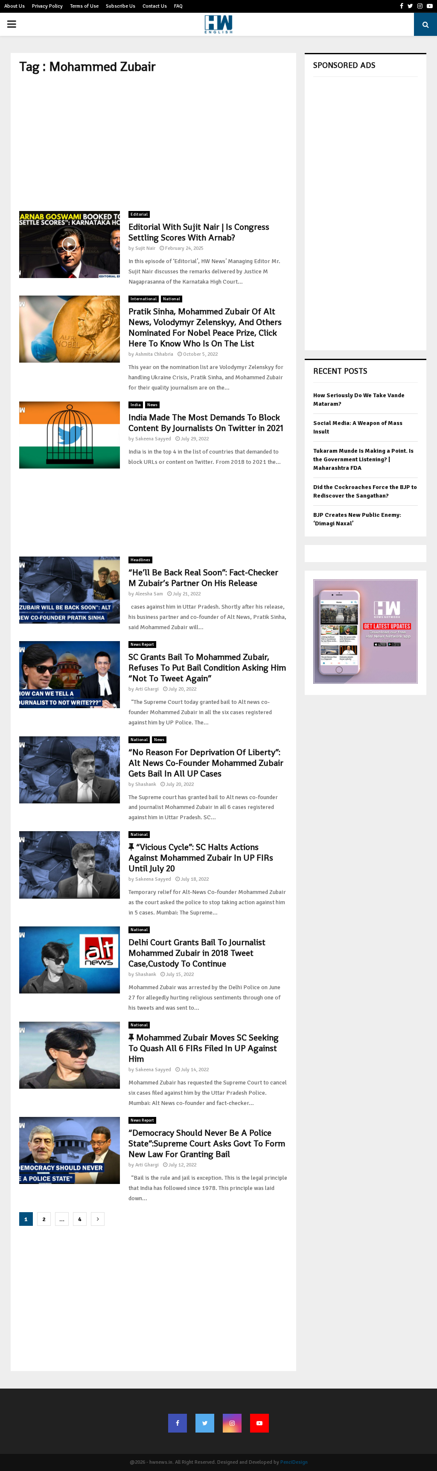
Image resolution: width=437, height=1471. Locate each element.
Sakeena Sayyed (153, 439)
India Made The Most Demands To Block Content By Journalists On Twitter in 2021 (205, 423)
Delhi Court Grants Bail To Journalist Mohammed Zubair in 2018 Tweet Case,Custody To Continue (196, 953)
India (136, 404)
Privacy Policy (47, 6)
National (171, 299)
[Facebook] (177, 1423)
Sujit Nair (145, 248)
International (144, 299)
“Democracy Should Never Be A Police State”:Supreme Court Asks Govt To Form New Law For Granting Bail (206, 1143)
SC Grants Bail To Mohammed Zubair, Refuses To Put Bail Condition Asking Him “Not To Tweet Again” (207, 667)
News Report (142, 644)
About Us (14, 6)
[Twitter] (204, 1423)
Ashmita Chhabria (154, 354)
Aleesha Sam (149, 594)
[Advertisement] (153, 142)
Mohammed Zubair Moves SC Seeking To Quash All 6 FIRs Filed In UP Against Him (203, 1048)
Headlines (140, 560)
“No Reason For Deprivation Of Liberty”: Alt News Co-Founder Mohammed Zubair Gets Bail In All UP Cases (205, 763)
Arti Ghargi (147, 689)
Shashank (145, 784)
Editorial (139, 214)
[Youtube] (259, 1423)
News (152, 404)
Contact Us (155, 6)
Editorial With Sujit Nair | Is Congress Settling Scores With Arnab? (198, 232)
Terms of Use (84, 6)
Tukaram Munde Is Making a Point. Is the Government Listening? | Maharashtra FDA (363, 459)
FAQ (178, 6)
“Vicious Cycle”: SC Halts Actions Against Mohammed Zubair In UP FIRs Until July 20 (200, 857)
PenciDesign (294, 1462)
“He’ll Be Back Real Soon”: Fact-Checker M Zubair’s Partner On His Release (203, 578)
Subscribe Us (120, 6)
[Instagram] (232, 1423)
